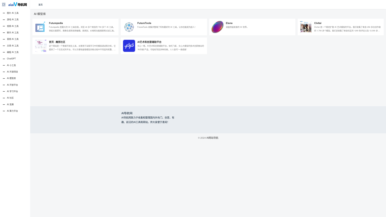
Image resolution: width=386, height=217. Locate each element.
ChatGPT (11, 58)
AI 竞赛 (10, 104)
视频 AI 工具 (12, 25)
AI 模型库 (11, 78)
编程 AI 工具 (12, 51)
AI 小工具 (11, 65)
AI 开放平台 (12, 84)
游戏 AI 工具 (12, 19)
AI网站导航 (212, 137)
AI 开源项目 (12, 71)
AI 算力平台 (12, 110)
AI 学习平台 (12, 91)
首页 (40, 4)
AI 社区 (10, 97)
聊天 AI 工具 (12, 32)
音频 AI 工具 (12, 38)
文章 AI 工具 (12, 45)
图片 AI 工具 (12, 12)
